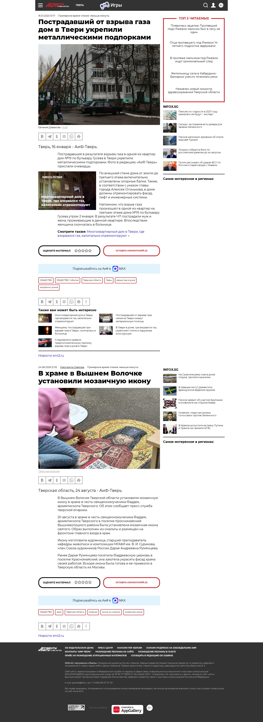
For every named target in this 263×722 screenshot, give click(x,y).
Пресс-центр (105, 648)
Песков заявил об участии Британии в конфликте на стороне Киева (200, 401)
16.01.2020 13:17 (46, 15)
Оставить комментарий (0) (131, 250)
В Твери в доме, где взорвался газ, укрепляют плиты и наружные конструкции (136, 330)
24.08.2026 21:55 (47, 367)
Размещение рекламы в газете (157, 651)
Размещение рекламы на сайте (114, 651)
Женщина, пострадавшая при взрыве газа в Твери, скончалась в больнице (75, 330)
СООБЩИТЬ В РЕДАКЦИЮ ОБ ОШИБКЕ (152, 655)
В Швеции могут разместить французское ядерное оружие (196, 388)
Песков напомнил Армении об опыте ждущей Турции (200, 138)
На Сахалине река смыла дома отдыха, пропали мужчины (196, 376)
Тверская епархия (49, 471)
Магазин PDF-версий (129, 648)
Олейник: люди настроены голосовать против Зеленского (197, 414)
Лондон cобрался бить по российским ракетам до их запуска (199, 151)
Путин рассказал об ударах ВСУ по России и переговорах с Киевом (199, 164)
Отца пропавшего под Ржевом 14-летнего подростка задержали (194, 44)
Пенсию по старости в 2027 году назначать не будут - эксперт (198, 113)
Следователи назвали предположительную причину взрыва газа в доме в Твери (73, 342)
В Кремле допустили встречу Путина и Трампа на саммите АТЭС (200, 427)
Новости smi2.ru (51, 355)
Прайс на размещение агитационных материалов (96, 655)
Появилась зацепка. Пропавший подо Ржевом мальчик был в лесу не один (194, 29)
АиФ (65, 127)
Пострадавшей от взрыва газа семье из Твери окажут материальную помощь (134, 318)
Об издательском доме (79, 648)
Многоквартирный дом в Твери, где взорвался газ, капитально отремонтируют (101, 234)
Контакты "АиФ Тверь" (78, 651)
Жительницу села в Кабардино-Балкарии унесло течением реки (194, 75)
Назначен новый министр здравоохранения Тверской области (194, 90)
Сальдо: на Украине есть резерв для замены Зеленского (200, 125)
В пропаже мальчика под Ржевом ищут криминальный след (194, 59)
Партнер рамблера (98, 707)
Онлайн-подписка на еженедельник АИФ (171, 648)
